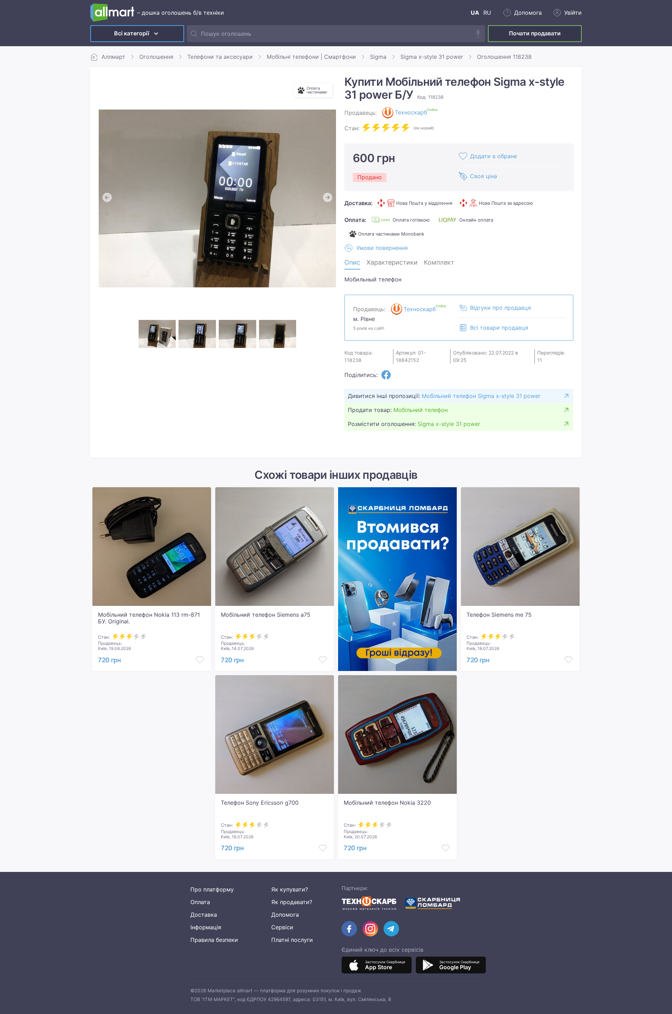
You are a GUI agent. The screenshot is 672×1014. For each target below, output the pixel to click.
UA (475, 12)
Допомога (285, 914)
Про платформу (212, 889)
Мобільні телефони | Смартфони (311, 56)
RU (487, 12)
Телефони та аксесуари (220, 56)
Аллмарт (113, 56)
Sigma (378, 56)
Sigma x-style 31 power (431, 56)
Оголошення (156, 56)
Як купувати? (289, 889)
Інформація (205, 927)
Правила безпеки (214, 939)
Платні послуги (292, 939)
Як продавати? (291, 901)
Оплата (200, 901)
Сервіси (282, 927)
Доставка (203, 914)
